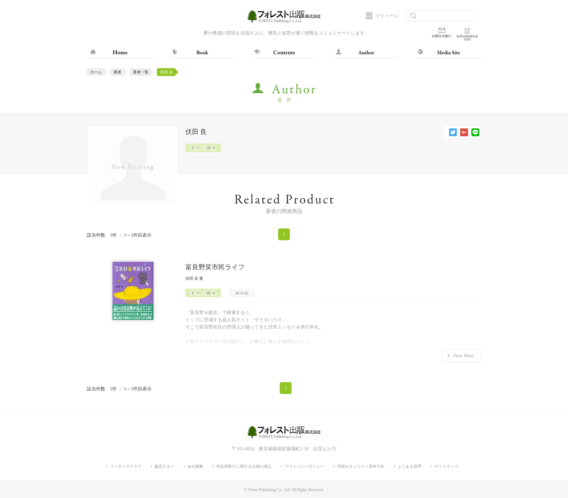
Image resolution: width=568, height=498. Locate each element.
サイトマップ (446, 466)
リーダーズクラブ (125, 466)
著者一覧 (141, 72)
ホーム (96, 72)
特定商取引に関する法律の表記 (244, 466)
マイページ (386, 15)
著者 (117, 72)
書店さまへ (164, 466)
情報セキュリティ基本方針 (361, 466)
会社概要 (195, 466)
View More (463, 355)
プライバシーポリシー (304, 466)
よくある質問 (409, 466)
